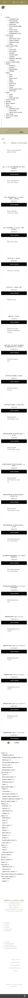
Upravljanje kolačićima (11, 948)
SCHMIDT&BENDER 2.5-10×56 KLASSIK (14, 586)
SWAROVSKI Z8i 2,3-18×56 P (14, 703)
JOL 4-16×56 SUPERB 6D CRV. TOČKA (13, 167)
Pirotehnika (8, 930)
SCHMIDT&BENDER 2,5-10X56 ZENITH (14, 556)
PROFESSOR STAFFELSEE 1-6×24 (14, 434)
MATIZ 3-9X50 (14, 316)
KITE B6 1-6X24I (14, 258)
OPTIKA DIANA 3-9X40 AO (14, 404)
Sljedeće (16, 742)
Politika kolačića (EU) (10, 946)
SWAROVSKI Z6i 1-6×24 (14, 616)
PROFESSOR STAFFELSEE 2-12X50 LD (14, 495)
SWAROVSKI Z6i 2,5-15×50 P (14, 645)
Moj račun (4, 996)
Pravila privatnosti (9, 943)
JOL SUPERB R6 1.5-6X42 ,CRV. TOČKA (14, 197)
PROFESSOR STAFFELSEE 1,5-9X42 (14, 464)
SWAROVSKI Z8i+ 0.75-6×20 (13, 732)
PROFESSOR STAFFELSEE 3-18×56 (14, 525)
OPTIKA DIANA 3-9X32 (14, 375)
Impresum (7, 942)
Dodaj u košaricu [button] (14, 174)
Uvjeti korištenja (9, 945)
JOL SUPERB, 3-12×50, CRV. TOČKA (14, 228)
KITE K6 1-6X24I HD (14, 287)
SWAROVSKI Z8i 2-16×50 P (14, 674)
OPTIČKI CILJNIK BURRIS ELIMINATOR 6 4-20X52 (14, 345)
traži (14, 996)
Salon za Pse (8, 929)
